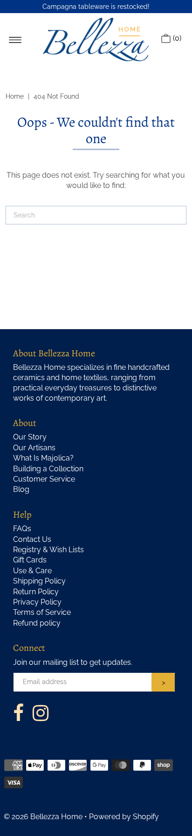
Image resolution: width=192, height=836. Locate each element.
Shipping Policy (39, 581)
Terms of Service (42, 612)
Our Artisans (34, 447)
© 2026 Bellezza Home (43, 816)
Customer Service (44, 479)
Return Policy (36, 591)
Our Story (30, 436)
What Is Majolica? (43, 458)
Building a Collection (48, 468)
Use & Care (32, 570)
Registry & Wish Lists (48, 549)
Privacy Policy (37, 602)
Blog (21, 489)
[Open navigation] (15, 39)
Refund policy (37, 623)
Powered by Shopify (124, 816)
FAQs (22, 528)
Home (15, 96)
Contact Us (32, 539)
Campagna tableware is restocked (95, 6)
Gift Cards (30, 559)
